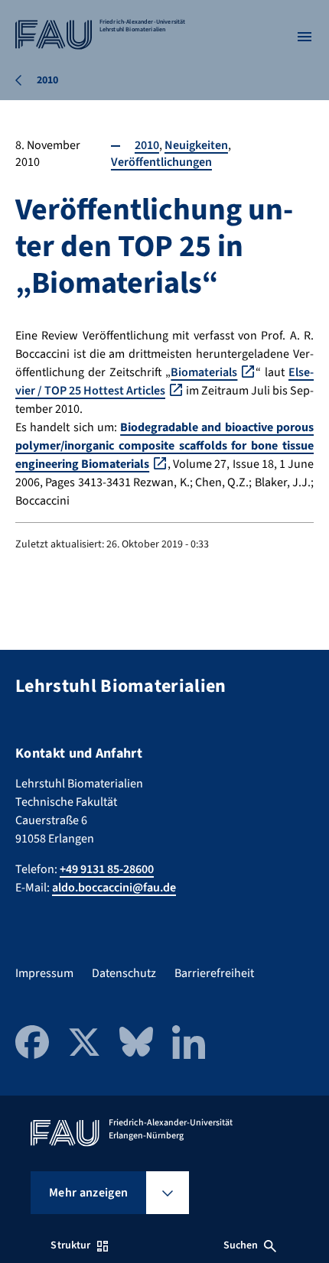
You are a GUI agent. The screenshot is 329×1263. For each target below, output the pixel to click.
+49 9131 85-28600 (107, 869)
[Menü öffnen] (304, 37)
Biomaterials (204, 372)
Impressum (44, 973)
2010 (147, 145)
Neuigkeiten (196, 145)
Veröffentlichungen (161, 162)
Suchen (241, 1245)
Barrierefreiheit (214, 973)
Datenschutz (124, 973)
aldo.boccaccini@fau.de (114, 887)
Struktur (70, 1245)
